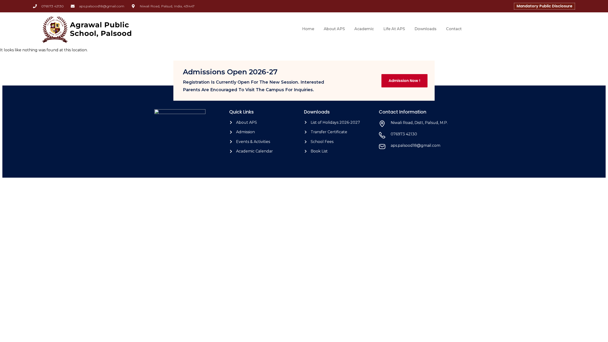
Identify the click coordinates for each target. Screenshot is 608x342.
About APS (334, 29)
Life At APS (394, 29)
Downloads (425, 29)
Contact (454, 29)
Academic (364, 29)
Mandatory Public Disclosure (544, 6)
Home (308, 29)
